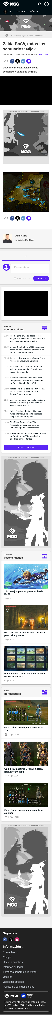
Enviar (42, 278)
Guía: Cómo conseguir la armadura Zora (23, 729)
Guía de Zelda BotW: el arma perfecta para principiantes (24, 634)
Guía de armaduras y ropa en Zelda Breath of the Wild (23, 770)
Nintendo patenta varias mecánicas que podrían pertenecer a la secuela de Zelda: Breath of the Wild (26, 380)
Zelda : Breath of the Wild (38, 36)
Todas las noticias (26, 447)
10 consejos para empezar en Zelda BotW (23, 593)
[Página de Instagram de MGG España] (17, 939)
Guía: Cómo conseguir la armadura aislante (23, 811)
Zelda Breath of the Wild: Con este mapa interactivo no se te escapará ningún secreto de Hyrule (26, 414)
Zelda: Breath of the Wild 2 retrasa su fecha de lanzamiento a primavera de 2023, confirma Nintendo (27, 350)
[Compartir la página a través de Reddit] (23, 61)
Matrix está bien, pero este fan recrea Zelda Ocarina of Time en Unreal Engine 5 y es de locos (27, 391)
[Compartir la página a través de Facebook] (12, 61)
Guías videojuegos (18, 36)
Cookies (7, 976)
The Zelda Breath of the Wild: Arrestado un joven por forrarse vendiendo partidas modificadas (24, 425)
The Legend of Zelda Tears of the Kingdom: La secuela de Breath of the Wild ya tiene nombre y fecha (27, 338)
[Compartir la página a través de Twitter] (17, 61)
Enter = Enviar (23, 278)
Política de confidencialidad (18, 986)
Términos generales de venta (20, 972)
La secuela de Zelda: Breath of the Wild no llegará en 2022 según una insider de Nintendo (26, 369)
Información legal (13, 967)
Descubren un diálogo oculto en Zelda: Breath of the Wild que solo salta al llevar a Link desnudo (27, 403)
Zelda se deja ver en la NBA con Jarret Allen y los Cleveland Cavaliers (27, 359)
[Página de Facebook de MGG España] (5, 939)
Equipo (7, 957)
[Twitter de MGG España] (11, 939)
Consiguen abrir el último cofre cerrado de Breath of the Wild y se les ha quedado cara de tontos (28, 436)
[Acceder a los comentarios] (28, 61)
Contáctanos (10, 952)
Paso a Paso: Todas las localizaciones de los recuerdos (25, 675)
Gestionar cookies (13, 981)
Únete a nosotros (13, 962)
